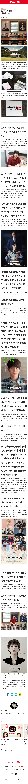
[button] (26, 729)
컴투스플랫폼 (16, 769)
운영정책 (6, 766)
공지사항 (11, 766)
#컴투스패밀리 (4, 17)
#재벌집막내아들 (16, 16)
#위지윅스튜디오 (9, 16)
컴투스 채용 (22, 769)
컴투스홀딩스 (6, 769)
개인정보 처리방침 (19, 766)
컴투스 (11, 769)
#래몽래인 (3, 16)
